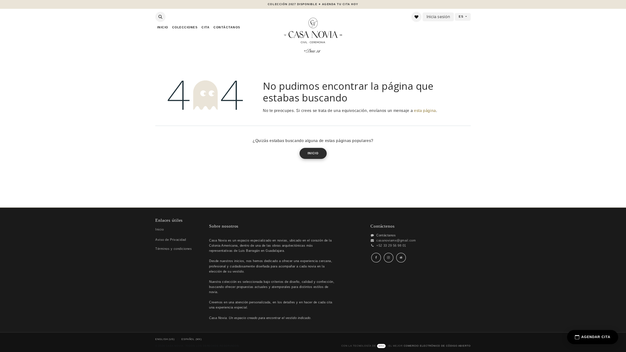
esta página (425, 111)
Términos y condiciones (173, 249)
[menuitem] (162, 27)
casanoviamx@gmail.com (396, 240)
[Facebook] (376, 258)
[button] (160, 17)
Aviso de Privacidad (170, 240)
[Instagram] (388, 258)
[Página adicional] (401, 258)
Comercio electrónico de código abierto (437, 345)
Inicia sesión (438, 16)
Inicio (313, 153)
